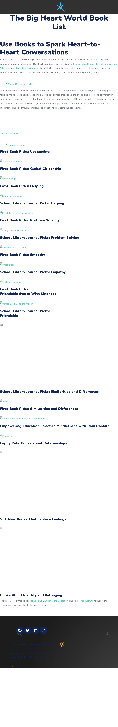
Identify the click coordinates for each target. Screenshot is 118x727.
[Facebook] (19, 630)
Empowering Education (56, 600)
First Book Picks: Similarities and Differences (39, 408)
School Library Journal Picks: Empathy (33, 272)
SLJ (41, 600)
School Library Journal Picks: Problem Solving (39, 237)
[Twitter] (27, 630)
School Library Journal (92, 63)
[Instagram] (43, 630)
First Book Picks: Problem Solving (29, 220)
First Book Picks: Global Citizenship (30, 168)
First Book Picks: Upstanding (25, 151)
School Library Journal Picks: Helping (32, 203)
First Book (75, 63)
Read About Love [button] (9, 133)
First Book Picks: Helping (22, 186)
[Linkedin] (35, 630)
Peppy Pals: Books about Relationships (33, 443)
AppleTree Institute (26, 68)
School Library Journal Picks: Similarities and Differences (49, 391)
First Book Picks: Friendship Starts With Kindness (28, 291)
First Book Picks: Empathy (22, 254)
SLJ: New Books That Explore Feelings (33, 519)
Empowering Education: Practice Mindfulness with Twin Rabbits (55, 426)
